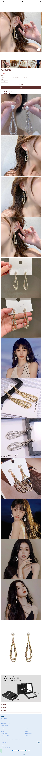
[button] (2, 1)
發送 (39, 742)
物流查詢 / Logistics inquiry (5, 735)
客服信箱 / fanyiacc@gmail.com (29, 731)
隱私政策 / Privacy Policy (4, 720)
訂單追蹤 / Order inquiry (4, 733)
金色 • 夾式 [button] (17, 77)
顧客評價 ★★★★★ (28, 735)
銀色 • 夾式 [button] (23, 77)
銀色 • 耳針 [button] (10, 77)
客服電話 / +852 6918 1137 (28, 733)
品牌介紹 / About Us (4, 718)
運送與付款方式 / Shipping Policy (5, 723)
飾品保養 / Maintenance (4, 731)
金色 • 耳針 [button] (4, 77)
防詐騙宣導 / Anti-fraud (4, 725)
